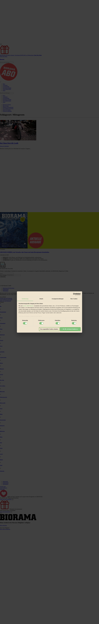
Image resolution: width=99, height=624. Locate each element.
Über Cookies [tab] (73, 298)
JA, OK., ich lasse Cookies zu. (70, 329)
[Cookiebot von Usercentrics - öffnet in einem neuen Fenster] (74, 294)
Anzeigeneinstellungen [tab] (57, 298)
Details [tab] (41, 298)
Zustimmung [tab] (25, 298)
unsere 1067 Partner (28, 305)
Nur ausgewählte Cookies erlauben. (49, 329)
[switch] (41, 323)
